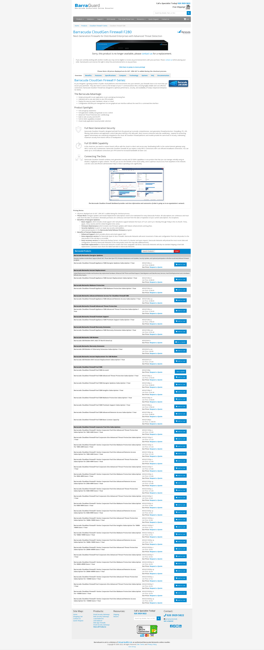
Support (100, 19)
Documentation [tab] (163, 75)
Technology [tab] (133, 75)
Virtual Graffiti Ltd (125, 642)
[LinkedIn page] (180, 627)
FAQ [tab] (152, 75)
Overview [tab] (78, 75)
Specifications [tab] (110, 75)
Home (77, 26)
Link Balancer (97, 621)
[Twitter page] (174, 627)
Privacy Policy (152, 644)
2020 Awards (111, 19)
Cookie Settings (132, 646)
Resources (140, 19)
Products (79, 19)
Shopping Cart (78, 616)
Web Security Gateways (101, 616)
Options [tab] (145, 75)
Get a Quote (181, 342)
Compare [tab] (122, 75)
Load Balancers (98, 619)
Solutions (90, 19)
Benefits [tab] (88, 75)
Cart (187, 19)
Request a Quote (156, 267)
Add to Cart (181, 264)
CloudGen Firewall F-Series (98, 26)
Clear (177, 251)
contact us (147, 53)
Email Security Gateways (101, 614)
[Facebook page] (171, 627)
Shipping (116, 614)
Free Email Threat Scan (126, 19)
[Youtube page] (177, 627)
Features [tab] (98, 75)
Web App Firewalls (99, 623)
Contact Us (165, 19)
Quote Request (153, 19)
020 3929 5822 (184, 3)
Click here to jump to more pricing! (132, 67)
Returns (116, 616)
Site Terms (140, 644)
